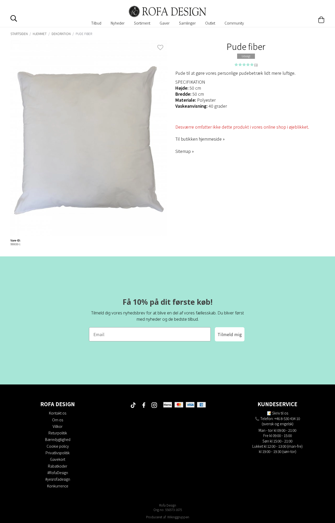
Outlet (210, 23)
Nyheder (118, 23)
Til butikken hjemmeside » (200, 139)
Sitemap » (184, 151)
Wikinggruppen (178, 517)
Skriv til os (280, 413)
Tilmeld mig (229, 334)
